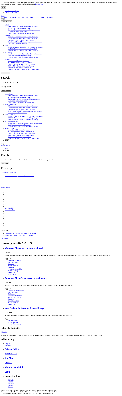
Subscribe (4, 332)
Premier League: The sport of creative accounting (23, 50)
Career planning (13, 271)
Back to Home (5, 145)
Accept (3, 7)
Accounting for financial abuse (17, 31)
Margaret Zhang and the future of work (24, 248)
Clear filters (4, 238)
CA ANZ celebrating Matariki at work (19, 28)
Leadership (11, 272)
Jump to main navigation (12, 11)
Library (37, 17)
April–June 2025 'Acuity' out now (18, 61)
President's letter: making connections (19, 67)
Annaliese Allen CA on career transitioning (26, 278)
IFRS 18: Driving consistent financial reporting (22, 49)
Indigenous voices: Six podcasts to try (19, 55)
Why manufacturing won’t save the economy (21, 64)
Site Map (9, 358)
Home (2, 16)
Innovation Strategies (14, 260)
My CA (52, 17)
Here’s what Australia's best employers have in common (25, 42)
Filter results (5, 163)
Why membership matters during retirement (21, 33)
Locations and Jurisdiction (8, 172)
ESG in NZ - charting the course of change (21, 66)
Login (3, 19)
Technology (8, 52)
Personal (11, 299)
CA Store (42, 17)
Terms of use (39, 4)
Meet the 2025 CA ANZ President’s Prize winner (23, 26)
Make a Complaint (14, 367)
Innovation (11, 267)
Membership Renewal (7, 17)
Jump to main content (11, 12)
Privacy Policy (12, 349)
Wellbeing (11, 294)
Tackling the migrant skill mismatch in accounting (23, 38)
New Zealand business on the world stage (24, 308)
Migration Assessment (21, 17)
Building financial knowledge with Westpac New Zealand (25, 47)
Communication (13, 265)
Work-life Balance (13, 301)
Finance (7, 45)
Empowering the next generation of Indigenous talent (24, 30)
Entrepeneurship (13, 262)
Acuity (48, 17)
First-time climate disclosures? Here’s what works (23, 37)
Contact (8, 362)
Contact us (31, 17)
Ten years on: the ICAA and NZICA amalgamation (23, 69)
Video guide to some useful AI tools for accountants (23, 57)
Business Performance (15, 295)
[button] (6, 21)
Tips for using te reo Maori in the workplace (21, 40)
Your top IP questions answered (17, 43)
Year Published (5, 187)
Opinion (7, 59)
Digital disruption (13, 322)
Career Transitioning (14, 297)
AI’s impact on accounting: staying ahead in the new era (25, 54)
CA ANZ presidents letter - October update (21, 62)
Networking (12, 274)
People (7, 25)
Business (7, 35)
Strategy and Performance (16, 290)
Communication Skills (15, 269)
